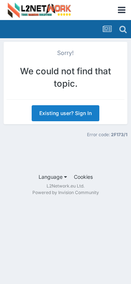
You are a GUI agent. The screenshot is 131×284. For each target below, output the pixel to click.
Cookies (83, 177)
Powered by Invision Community (65, 192)
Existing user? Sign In (65, 113)
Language (51, 177)
